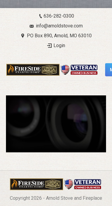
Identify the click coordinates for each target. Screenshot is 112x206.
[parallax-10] (56, 123)
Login (59, 45)
